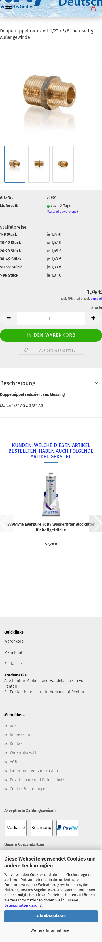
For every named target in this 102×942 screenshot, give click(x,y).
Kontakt (17, 743)
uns (13, 725)
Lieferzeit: (9, 205)
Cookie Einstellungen (29, 789)
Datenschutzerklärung (23, 905)
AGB (13, 761)
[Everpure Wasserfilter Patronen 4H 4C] (51, 23)
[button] (8, 318)
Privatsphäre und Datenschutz (37, 779)
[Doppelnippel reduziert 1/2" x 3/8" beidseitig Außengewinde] (51, 94)
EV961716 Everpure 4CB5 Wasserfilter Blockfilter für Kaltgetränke (51, 527)
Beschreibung (17, 383)
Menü (8, 8)
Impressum (20, 734)
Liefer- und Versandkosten (34, 770)
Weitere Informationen (51, 930)
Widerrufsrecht (23, 752)
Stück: (96, 307)
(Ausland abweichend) (62, 212)
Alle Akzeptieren (51, 916)
